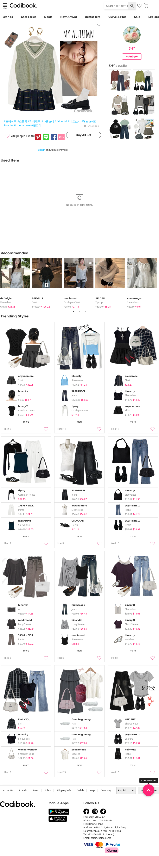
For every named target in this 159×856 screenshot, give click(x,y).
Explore (153, 17)
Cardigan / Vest (72, 302)
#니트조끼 (74, 121)
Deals (48, 17)
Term (35, 790)
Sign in (41, 149)
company (106, 790)
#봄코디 (36, 125)
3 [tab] (85, 311)
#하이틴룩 (34, 121)
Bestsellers (92, 17)
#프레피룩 (10, 121)
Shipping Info (64, 790)
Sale (137, 17)
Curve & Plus (117, 17)
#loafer (8, 125)
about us (8, 790)
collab (80, 790)
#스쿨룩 (22, 121)
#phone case (22, 125)
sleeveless (5, 302)
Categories (28, 17)
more (26, 421)
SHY (132, 48)
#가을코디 (47, 121)
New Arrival (68, 17)
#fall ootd (61, 121)
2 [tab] (79, 311)
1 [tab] (74, 311)
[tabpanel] (16, 282)
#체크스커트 (89, 121)
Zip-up (99, 302)
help (92, 790)
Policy (47, 790)
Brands (8, 17)
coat (34, 302)
